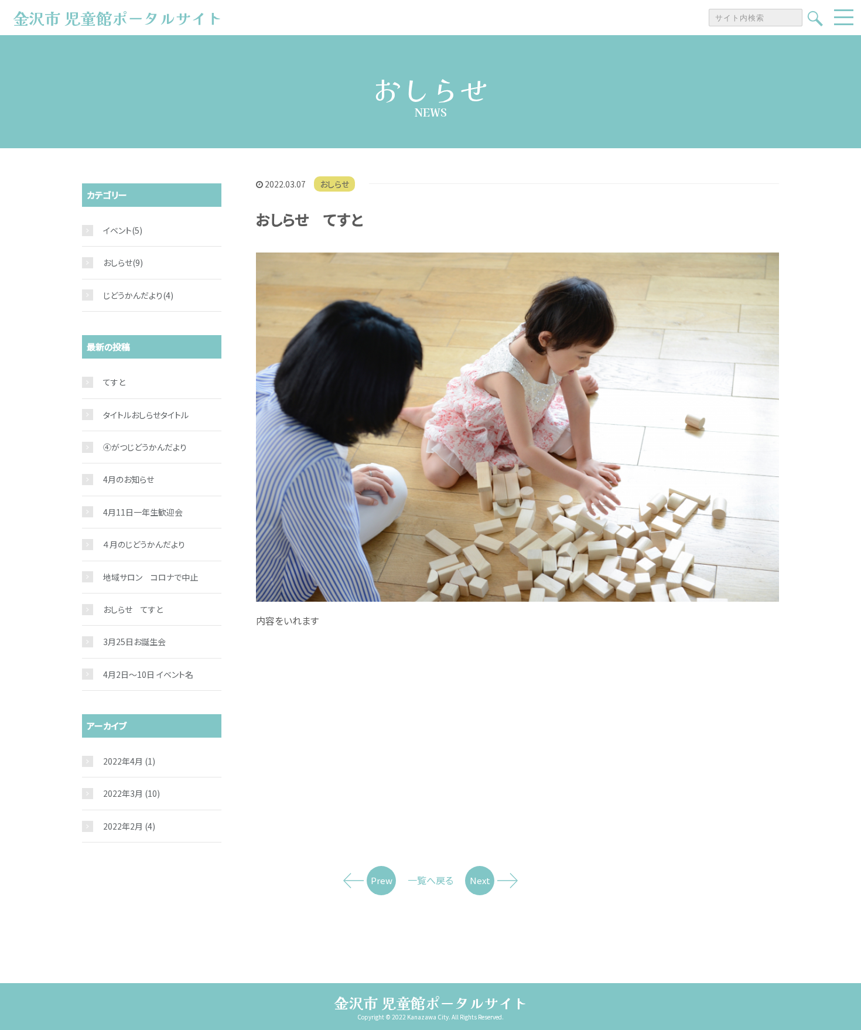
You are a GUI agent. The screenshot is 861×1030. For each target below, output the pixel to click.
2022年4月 (129, 761)
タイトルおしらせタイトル (146, 415)
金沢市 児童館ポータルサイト (431, 1002)
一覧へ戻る (430, 880)
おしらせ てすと (133, 609)
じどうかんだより (133, 295)
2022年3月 (131, 793)
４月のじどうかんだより (144, 544)
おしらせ (334, 184)
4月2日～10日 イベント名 (148, 674)
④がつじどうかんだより (145, 447)
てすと (114, 382)
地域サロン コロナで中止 (150, 577)
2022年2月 (129, 826)
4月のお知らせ (128, 479)
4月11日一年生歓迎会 (143, 512)
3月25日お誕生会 (134, 641)
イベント (117, 230)
